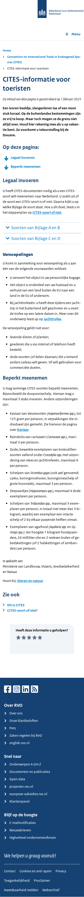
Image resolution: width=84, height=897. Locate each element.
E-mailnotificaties (22, 823)
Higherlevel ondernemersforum (32, 837)
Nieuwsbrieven (20, 830)
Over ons (15, 713)
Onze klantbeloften (23, 720)
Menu (75, 34)
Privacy (61, 871)
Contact (9, 871)
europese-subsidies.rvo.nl (28, 794)
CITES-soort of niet (46, 212)
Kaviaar (23, 429)
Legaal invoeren (23, 157)
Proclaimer (42, 880)
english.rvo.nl (19, 743)
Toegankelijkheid (17, 880)
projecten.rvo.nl (21, 786)
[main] (42, 359)
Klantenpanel (19, 801)
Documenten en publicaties (29, 771)
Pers (12, 728)
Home (7, 50)
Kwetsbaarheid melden (21, 890)
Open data (17, 779)
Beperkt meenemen (26, 166)
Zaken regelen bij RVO (25, 735)
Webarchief (50, 890)
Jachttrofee (52, 319)
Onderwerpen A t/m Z (25, 764)
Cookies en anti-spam (35, 871)
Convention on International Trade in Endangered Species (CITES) (44, 59)
